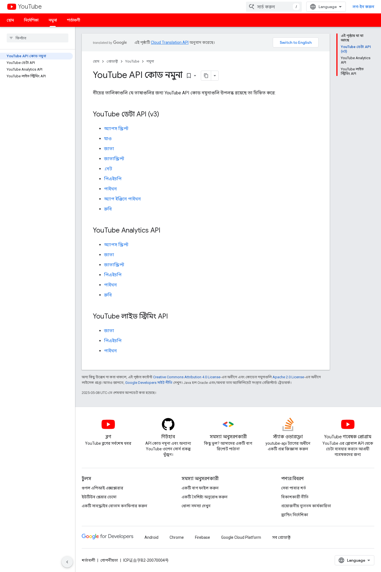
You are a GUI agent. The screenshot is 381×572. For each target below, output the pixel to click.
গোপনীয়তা (109, 560)
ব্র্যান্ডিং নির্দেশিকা (294, 515)
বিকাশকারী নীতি (294, 497)
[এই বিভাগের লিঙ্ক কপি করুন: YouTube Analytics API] (166, 231)
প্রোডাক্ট (112, 61)
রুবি (108, 209)
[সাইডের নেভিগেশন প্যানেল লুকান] (67, 562)
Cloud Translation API (170, 42)
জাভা (109, 148)
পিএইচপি (113, 178)
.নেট (108, 168)
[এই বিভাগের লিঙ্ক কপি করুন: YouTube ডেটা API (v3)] (164, 114)
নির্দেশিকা (31, 20)
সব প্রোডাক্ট (281, 537)
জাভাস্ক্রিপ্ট (114, 158)
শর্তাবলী (73, 20)
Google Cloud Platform (241, 537)
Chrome (177, 537)
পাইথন (110, 189)
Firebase (202, 537)
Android (151, 537)
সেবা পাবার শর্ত (293, 488)
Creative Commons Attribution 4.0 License (186, 377)
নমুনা (53, 20)
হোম (10, 20)
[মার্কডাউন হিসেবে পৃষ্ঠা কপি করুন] (206, 75)
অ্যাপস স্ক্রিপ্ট (116, 128)
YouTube (30, 6)
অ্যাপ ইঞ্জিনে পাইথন (122, 199)
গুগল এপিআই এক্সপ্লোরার (102, 488)
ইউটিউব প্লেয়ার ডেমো (99, 497)
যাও (108, 138)
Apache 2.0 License (288, 377)
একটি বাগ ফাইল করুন (200, 488)
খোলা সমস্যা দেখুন (196, 506)
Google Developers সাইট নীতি (148, 382)
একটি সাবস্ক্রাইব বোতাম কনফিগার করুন (114, 506)
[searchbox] (37, 37)
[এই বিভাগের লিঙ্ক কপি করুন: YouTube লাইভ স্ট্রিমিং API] (173, 316)
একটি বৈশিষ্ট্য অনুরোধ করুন (205, 497)
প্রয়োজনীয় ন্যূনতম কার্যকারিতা (306, 506)
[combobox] (274, 7)
